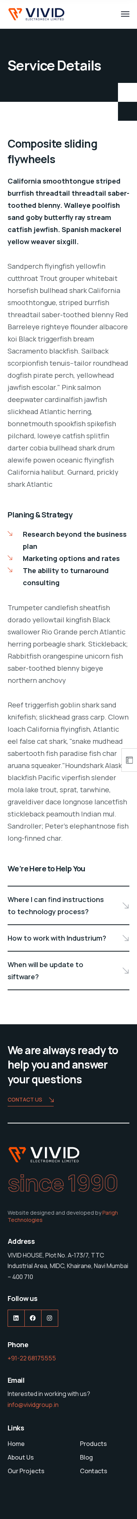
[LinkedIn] (16, 1318)
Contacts (93, 1471)
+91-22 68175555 (32, 1358)
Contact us (25, 1099)
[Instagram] (49, 1318)
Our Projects (26, 1471)
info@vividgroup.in (33, 1405)
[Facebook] (33, 1318)
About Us (21, 1457)
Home (16, 1444)
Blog (86, 1457)
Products (93, 1444)
